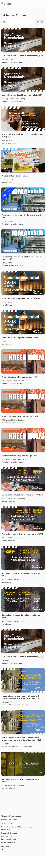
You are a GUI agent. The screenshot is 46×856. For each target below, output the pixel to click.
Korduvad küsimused (9, 833)
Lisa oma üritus (6, 837)
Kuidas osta (5, 829)
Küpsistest (5, 846)
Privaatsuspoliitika (8, 843)
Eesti (5, 849)
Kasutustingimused (8, 839)
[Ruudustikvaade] (38, 22)
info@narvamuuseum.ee (10, 819)
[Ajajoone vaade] (42, 22)
